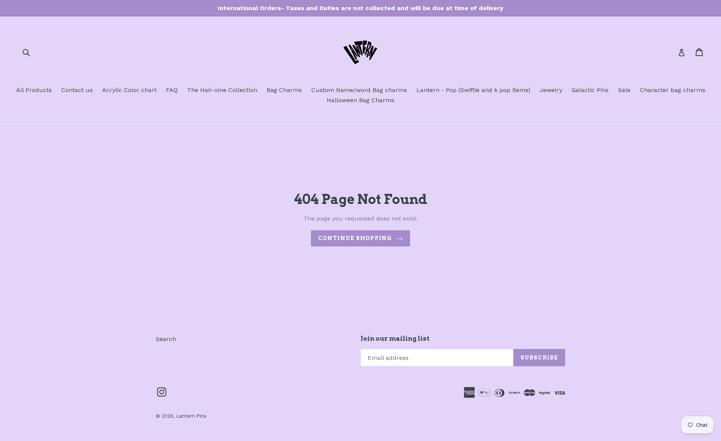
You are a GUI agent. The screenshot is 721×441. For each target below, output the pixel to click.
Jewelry (551, 90)
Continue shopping (355, 238)
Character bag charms (672, 90)
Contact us (77, 90)
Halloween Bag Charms (360, 100)
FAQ (172, 90)
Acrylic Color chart (129, 90)
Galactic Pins (590, 90)
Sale (624, 90)
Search (166, 339)
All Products (34, 90)
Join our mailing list (395, 338)
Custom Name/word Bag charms (359, 90)
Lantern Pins (191, 416)
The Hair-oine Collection (222, 90)
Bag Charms (284, 90)
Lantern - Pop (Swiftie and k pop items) (473, 90)
